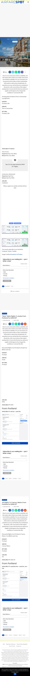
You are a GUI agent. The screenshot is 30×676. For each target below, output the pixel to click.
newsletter (20, 249)
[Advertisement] (15, 20)
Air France (7, 666)
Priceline (6, 664)
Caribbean (15, 478)
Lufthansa (24, 666)
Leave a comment (15, 291)
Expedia (17, 664)
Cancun (10, 635)
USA (5, 272)
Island (19, 478)
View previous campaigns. (8, 278)
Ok (15, 674)
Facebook (4, 251)
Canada (5, 273)
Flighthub (10, 664)
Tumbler (14, 251)
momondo (14, 664)
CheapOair (26, 664)
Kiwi (14, 665)
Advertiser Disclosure (10, 644)
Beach (10, 478)
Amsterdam (7, 286)
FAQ (4, 644)
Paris (12, 286)
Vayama (20, 665)
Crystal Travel (10, 665)
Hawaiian (20, 666)
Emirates (14, 666)
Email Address (6, 265)
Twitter (10, 251)
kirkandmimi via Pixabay (16, 254)
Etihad (17, 666)
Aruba (6, 478)
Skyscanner (21, 664)
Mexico (20, 635)
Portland (15, 41)
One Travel (17, 665)
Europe (5, 275)
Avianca (10, 666)
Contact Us (18, 646)
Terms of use (12, 646)
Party (24, 635)
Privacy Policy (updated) (22, 644)
